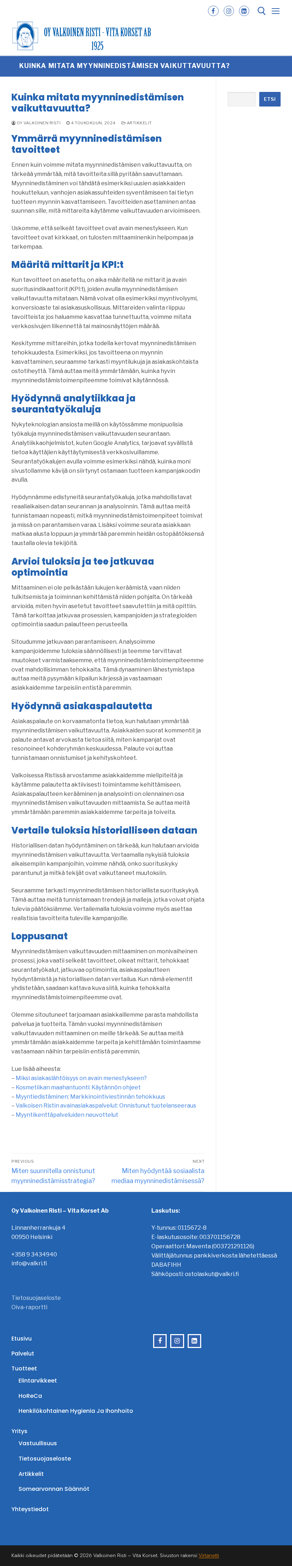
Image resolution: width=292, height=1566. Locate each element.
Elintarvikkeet (38, 1380)
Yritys (19, 1431)
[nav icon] (276, 11)
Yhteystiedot (30, 1509)
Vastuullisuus (38, 1443)
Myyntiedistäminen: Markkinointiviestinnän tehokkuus (90, 1096)
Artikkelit (31, 1474)
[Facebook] (213, 11)
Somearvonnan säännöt (54, 1489)
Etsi (270, 99)
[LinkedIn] (244, 11)
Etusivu (21, 1338)
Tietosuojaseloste (36, 1298)
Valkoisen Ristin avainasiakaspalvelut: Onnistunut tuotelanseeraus (106, 1105)
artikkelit (139, 122)
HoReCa (30, 1396)
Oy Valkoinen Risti (38, 122)
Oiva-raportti (29, 1307)
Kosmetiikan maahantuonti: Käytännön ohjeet (78, 1087)
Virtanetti (209, 1555)
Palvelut (22, 1353)
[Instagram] (229, 11)
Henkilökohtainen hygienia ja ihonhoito (76, 1411)
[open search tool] (261, 11)
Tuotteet (24, 1368)
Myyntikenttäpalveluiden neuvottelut (67, 1114)
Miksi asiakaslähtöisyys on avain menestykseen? (81, 1078)
